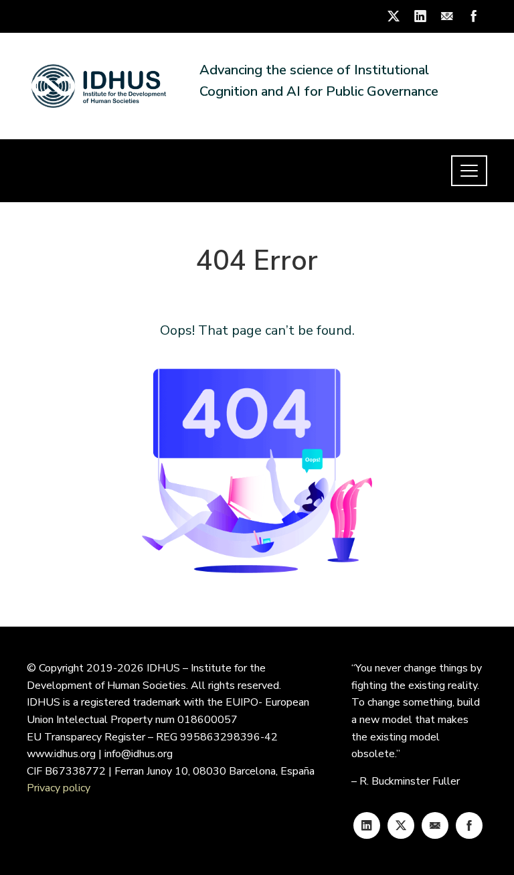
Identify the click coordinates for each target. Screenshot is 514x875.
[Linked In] (366, 825)
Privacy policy (58, 788)
